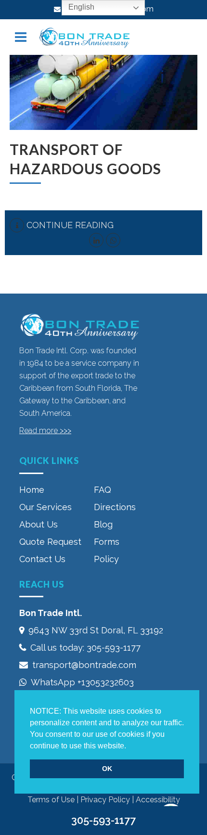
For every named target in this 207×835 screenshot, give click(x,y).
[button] (129, 746)
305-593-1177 (114, 647)
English (80, 7)
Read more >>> (45, 430)
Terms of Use (51, 799)
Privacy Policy (105, 799)
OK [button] (107, 768)
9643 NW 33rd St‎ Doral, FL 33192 (95, 630)
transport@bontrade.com (84, 665)
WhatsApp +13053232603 (82, 682)
